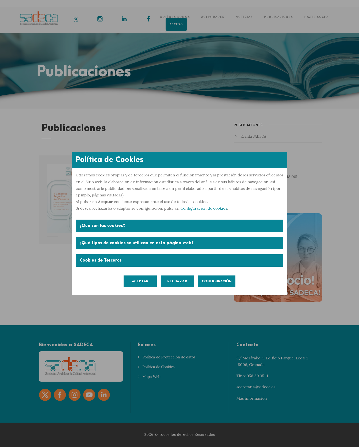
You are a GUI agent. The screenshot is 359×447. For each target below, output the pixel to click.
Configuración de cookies (203, 208)
